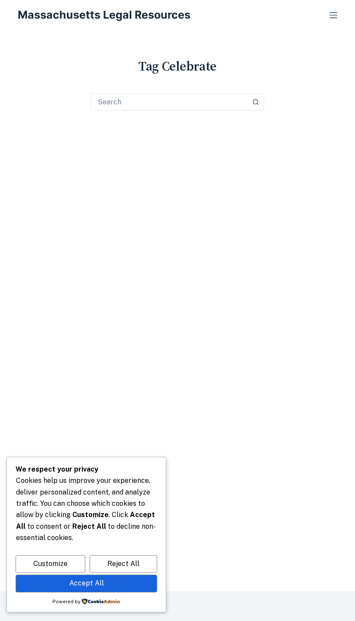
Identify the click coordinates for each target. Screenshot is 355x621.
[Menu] (333, 15)
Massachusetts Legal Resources (104, 14)
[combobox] (169, 101)
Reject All (123, 564)
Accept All (86, 583)
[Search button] (255, 102)
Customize (50, 564)
